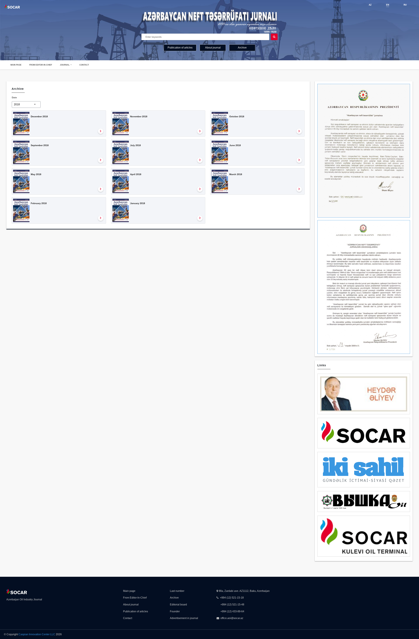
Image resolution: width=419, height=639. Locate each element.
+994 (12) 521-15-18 (232, 597)
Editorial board (178, 604)
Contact (84, 65)
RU (405, 5)
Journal (65, 65)
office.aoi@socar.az (231, 618)
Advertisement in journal (184, 618)
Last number (177, 591)
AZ (370, 5)
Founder (175, 611)
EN (387, 5)
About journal (213, 47)
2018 (17, 104)
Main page (15, 65)
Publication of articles (180, 47)
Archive (242, 47)
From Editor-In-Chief (40, 65)
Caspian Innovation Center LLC (36, 634)
